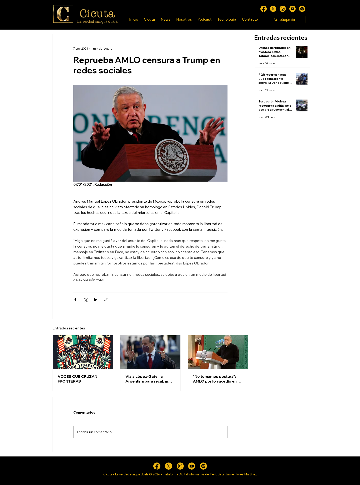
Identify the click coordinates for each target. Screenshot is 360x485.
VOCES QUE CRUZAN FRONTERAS (77, 379)
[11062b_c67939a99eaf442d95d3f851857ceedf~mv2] (292, 9)
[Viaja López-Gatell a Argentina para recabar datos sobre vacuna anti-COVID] (150, 352)
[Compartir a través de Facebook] (75, 300)
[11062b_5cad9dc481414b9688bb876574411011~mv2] (302, 9)
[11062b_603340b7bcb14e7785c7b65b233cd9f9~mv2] (283, 9)
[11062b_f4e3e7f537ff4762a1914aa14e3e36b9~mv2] (263, 9)
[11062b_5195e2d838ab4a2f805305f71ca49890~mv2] (273, 9)
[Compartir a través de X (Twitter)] (86, 300)
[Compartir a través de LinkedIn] (96, 300)
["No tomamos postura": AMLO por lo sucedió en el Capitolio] (218, 352)
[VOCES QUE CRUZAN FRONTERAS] (83, 352)
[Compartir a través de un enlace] (106, 300)
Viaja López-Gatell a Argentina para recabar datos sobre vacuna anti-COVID (148, 379)
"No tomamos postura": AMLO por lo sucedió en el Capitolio (217, 379)
